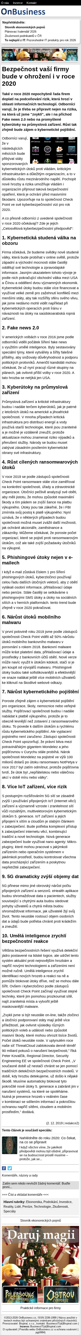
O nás (5, 3)
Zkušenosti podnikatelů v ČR (23, 35)
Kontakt (31, 3)
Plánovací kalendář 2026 (20, 31)
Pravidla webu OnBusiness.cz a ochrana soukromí (48, 1329)
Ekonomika (34, 1202)
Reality (8, 1206)
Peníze (27, 1206)
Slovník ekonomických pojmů (40, 1220)
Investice (65, 1202)
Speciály (10, 1211)
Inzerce (18, 3)
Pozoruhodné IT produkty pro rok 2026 (40, 40)
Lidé (18, 1206)
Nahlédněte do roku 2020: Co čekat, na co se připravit (47, 1140)
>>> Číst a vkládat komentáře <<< (25, 1194)
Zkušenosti (60, 1206)
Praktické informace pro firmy (40, 1308)
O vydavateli (10, 1329)
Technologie (42, 1206)
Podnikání (50, 1202)
